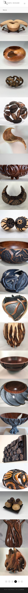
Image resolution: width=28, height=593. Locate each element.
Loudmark (21, 589)
